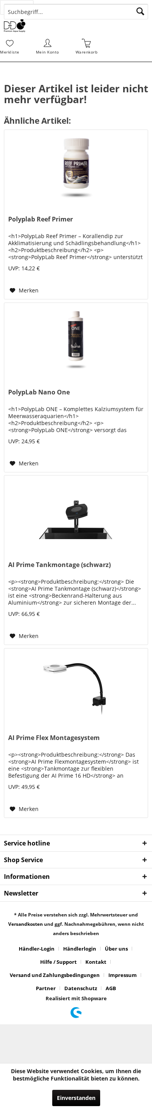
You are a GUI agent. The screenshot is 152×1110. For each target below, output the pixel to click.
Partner (46, 988)
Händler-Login (37, 948)
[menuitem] (23, 7)
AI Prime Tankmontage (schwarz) (59, 565)
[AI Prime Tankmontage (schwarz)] (76, 514)
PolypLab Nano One (39, 392)
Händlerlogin (79, 948)
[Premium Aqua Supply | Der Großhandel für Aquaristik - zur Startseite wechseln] (14, 25)
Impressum (122, 975)
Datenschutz (80, 988)
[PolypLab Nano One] (76, 342)
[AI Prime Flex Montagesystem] (76, 687)
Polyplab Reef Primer (40, 219)
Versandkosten (25, 924)
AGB (111, 988)
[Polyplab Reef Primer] (76, 169)
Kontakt (95, 961)
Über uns (116, 948)
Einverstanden (76, 1097)
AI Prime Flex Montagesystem (54, 738)
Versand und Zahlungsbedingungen (55, 975)
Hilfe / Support (58, 961)
